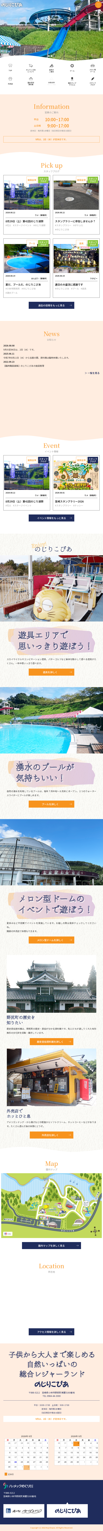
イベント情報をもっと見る (51, 518)
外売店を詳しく (50, 1135)
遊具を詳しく (50, 672)
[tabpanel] (51, 30)
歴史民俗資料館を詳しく (50, 1041)
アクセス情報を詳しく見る (51, 1332)
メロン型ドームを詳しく (50, 940)
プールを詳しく (50, 804)
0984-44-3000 (54, 1396)
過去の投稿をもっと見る (51, 305)
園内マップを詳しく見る (51, 1245)
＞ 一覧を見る (92, 373)
